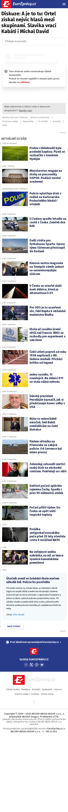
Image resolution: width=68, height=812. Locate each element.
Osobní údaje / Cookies (27, 694)
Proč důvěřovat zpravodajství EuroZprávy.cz (34, 642)
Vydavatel (47, 689)
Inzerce (58, 689)
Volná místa (47, 694)
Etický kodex (13, 689)
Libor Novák (18, 614)
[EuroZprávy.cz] (21, 4)
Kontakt (36, 689)
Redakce (25, 689)
